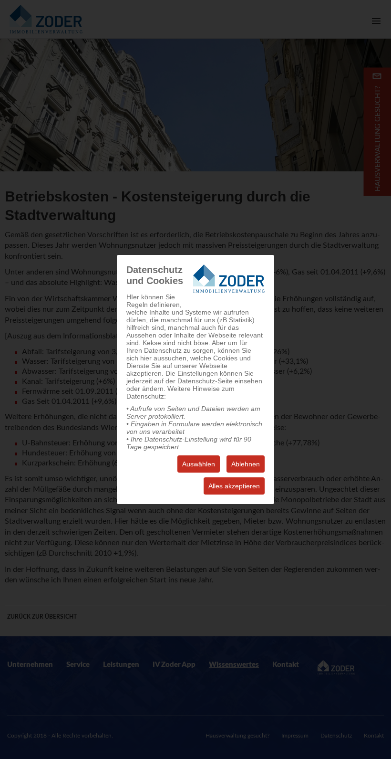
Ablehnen (245, 464)
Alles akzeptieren (234, 486)
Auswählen (198, 464)
